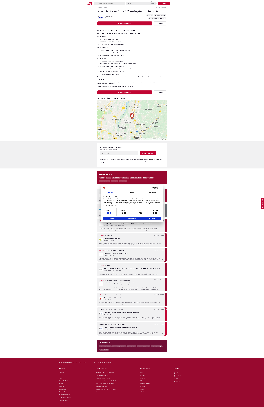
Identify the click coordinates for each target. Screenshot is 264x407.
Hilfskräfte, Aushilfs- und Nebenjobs (105, 372)
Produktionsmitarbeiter (136, 177)
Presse (61, 378)
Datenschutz (62, 389)
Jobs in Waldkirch (131, 346)
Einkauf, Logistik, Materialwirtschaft (105, 383)
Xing (177, 378)
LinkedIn (178, 381)
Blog (60, 375)
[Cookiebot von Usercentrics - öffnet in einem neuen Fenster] (152, 188)
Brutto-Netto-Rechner (65, 397)
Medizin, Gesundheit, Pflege (103, 378)
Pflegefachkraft (116, 177)
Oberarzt (102, 177)
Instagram (178, 373)
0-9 (113, 362)
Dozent (145, 177)
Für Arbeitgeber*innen (64, 381)
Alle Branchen (99, 392)
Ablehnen (112, 218)
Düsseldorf (143, 386)
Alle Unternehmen (63, 400)
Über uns (61, 372)
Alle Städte (143, 392)
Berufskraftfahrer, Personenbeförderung (106, 389)
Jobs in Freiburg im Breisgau (118, 346)
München (142, 378)
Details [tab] (132, 192)
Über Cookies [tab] (152, 192)
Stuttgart (142, 389)
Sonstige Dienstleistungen (102, 375)
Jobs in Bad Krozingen (156, 346)
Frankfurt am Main (145, 383)
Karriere (61, 383)
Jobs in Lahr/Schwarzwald (143, 346)
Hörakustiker (114, 181)
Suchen (164, 3)
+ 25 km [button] (152, 3)
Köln (141, 381)
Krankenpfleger (123, 181)
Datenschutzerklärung (110, 161)
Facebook (178, 376)
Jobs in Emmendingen (105, 346)
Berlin (141, 372)
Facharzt (108, 177)
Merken (161, 23)
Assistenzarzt (125, 177)
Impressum (61, 386)
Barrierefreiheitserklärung (65, 392)
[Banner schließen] (160, 187)
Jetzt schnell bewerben (125, 23)
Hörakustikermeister (104, 181)
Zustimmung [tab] (111, 192)
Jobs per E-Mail (148, 153)
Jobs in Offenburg (104, 349)
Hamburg (142, 375)
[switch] (124, 213)
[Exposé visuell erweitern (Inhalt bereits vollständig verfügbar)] (162, 229)
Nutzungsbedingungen (153, 159)
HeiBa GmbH (109, 16)
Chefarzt (151, 177)
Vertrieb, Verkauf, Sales (101, 386)
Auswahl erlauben (132, 218)
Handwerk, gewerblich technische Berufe (106, 381)
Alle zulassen (152, 218)
